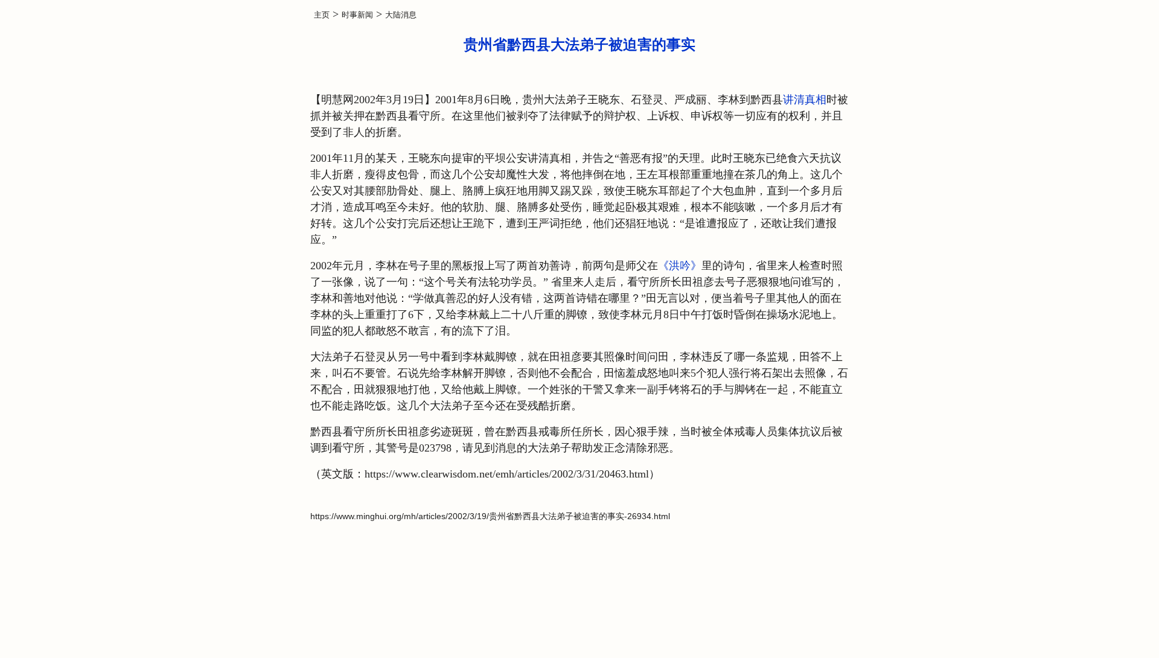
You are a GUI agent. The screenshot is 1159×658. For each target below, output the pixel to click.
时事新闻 (357, 14)
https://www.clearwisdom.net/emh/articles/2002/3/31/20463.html (507, 474)
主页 (322, 14)
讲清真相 (804, 100)
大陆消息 (401, 14)
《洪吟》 (679, 266)
